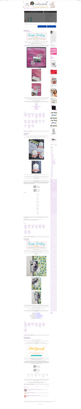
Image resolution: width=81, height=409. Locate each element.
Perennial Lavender (55, 270)
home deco (53, 196)
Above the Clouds (54, 213)
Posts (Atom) (27, 387)
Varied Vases (56, 195)
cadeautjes (25, 134)
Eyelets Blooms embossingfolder (54, 251)
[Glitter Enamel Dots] (32, 125)
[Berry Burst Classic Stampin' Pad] (25, 121)
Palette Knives (44, 121)
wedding (56, 310)
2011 (51, 173)
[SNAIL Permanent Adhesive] (43, 375)
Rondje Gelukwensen (55, 274)
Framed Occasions (51, 254)
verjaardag (56, 190)
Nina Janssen (36, 105)
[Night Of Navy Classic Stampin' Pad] (36, 121)
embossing (51, 184)
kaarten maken (55, 211)
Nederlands (56, 189)
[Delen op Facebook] (31, 131)
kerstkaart (56, 184)
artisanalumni (56, 191)
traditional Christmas (55, 212)
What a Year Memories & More (52, 286)
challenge (53, 293)
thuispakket (53, 309)
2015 (51, 170)
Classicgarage (51, 243)
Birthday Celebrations (54, 239)
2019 (51, 152)
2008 (51, 175)
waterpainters (51, 197)
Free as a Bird (51, 205)
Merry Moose (55, 223)
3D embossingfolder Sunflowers (54, 235)
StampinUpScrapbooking (52, 195)
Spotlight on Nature (52, 278)
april (51, 166)
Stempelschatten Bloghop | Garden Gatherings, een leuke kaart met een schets (33, 395)
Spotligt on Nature (55, 278)
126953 (25, 233)
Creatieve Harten (52, 183)
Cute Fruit (55, 204)
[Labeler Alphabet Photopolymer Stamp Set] (40, 115)
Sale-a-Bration (51, 188)
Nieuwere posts (25, 386)
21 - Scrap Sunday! (27, 240)
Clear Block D (28, 375)
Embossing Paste (40, 121)
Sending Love (51, 276)
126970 (29, 233)
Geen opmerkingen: (28, 236)
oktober (52, 156)
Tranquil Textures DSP (55, 283)
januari (52, 168)
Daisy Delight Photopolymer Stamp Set (25, 228)
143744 (36, 118)
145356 (25, 116)
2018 (51, 153)
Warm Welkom (55, 200)
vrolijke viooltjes (51, 310)
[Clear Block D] (37, 194)
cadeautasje (56, 292)
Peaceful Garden (51, 270)
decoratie (51, 196)
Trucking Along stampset (54, 228)
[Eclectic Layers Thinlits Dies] (32, 114)
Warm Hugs (56, 285)
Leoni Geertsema (36, 108)
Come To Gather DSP (52, 204)
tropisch (56, 309)
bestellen (51, 182)
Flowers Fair (54, 253)
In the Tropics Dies (53, 261)
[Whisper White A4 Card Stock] (29, 226)
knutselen (56, 300)
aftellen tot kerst (53, 290)
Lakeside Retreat (55, 222)
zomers (53, 197)
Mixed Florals (52, 199)
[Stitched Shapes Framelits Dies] (43, 324)
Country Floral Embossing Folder (52, 244)
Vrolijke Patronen (53, 285)
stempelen (51, 185)
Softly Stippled (55, 277)
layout (54, 182)
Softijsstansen (53, 277)
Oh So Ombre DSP (55, 269)
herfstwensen (56, 298)
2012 (51, 172)
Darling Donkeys (55, 247)
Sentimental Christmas (55, 276)
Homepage (37, 386)
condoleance (51, 230)
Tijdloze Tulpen (55, 227)
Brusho (54, 215)
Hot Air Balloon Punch (53, 259)
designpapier (56, 185)
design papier (56, 230)
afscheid (51, 290)
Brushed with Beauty (52, 215)
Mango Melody (53, 223)
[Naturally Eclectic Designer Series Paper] (43, 115)
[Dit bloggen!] (30, 131)
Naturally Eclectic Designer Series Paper (43, 116)
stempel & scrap (55, 183)
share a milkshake (54, 307)
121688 (32, 325)
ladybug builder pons (52, 301)
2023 (51, 149)
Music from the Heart (53, 268)
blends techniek (53, 292)
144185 (43, 117)
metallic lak (56, 302)
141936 (40, 117)
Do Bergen (36, 104)
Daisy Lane (56, 246)
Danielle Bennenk (36, 103)
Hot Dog (56, 259)
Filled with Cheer (54, 219)
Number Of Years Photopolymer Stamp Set (40, 326)
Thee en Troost (51, 282)
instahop (53, 182)
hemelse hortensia (52, 298)
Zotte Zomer (56, 229)
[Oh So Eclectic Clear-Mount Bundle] (25, 114)
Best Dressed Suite (52, 214)
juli (51, 158)
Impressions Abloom (52, 221)
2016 (51, 169)
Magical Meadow (54, 266)
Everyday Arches (54, 250)
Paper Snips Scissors (37, 202)
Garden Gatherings (53, 255)
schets (52, 212)
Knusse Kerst (53, 222)
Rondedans (52, 274)
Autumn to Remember (55, 237)
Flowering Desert (51, 253)
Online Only (54, 199)
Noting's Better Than (52, 269)
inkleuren (55, 196)
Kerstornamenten (51, 262)
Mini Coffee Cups (54, 267)
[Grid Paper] (37, 212)
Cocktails (56, 243)
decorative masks (52, 211)
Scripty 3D (54, 275)
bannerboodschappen (52, 291)
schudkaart (54, 306)
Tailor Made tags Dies (52, 227)
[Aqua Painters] (25, 125)
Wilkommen (56, 286)
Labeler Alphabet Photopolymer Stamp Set (40, 116)
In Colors (54, 221)
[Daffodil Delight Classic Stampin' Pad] (40, 226)
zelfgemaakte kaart (54, 180)
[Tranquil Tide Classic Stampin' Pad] (32, 121)
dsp (56, 188)
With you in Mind (55, 287)
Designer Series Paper (52, 190)
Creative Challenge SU (53, 245)
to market (54, 309)
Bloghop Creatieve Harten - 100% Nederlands (53, 163)
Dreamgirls (54, 184)
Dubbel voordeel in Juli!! (27, 338)
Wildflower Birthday (53, 229)
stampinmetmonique (55, 308)
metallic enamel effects (53, 302)
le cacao (54, 301)
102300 (39, 375)
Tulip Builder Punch (53, 284)
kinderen (51, 300)
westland (51, 235)
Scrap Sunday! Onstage (27, 31)
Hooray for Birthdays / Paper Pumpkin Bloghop (31, 392)
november (52, 155)
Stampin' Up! (52, 179)
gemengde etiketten (55, 231)
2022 (51, 150)
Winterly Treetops (51, 287)
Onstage (56, 199)
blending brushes (54, 188)
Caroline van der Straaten (36, 109)
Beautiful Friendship (55, 203)
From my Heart (54, 205)
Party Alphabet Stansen (53, 207)
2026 (51, 147)
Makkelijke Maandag (52, 189)
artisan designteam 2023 (52, 187)
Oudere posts (48, 386)
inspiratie (52, 192)
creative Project (53, 230)
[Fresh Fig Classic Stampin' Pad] (29, 121)
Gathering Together (54, 220)
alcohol (55, 290)
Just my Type (55, 206)
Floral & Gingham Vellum (54, 252)
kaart (56, 196)
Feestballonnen (51, 219)
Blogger (42, 404)
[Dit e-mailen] (29, 131)
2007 (51, 176)
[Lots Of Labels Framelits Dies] (36, 226)
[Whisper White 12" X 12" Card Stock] (29, 324)
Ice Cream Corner (54, 260)
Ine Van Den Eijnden (36, 107)
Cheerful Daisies (54, 242)
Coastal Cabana (54, 243)
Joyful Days (52, 206)
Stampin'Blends (52, 181)
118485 (37, 195)
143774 (32, 116)
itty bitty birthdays (51, 299)
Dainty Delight (53, 246)
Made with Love (51, 266)
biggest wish (51, 292)
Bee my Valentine (55, 238)
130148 (47, 375)
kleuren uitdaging (53, 300)
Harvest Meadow (55, 258)
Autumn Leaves (51, 237)
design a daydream (52, 294)
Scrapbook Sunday (53, 191)
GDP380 (51, 255)
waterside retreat (54, 310)
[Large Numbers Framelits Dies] (36, 324)
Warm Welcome (53, 200)
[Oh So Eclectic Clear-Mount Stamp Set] (29, 115)
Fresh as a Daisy (54, 254)
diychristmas (54, 294)
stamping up (52, 308)
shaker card (51, 307)
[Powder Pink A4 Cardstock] (32, 226)
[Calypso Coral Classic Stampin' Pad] (43, 226)
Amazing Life (54, 236)
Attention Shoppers (51, 203)
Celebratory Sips (54, 198)
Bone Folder (38, 205)
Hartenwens (51, 258)
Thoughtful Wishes (55, 282)
